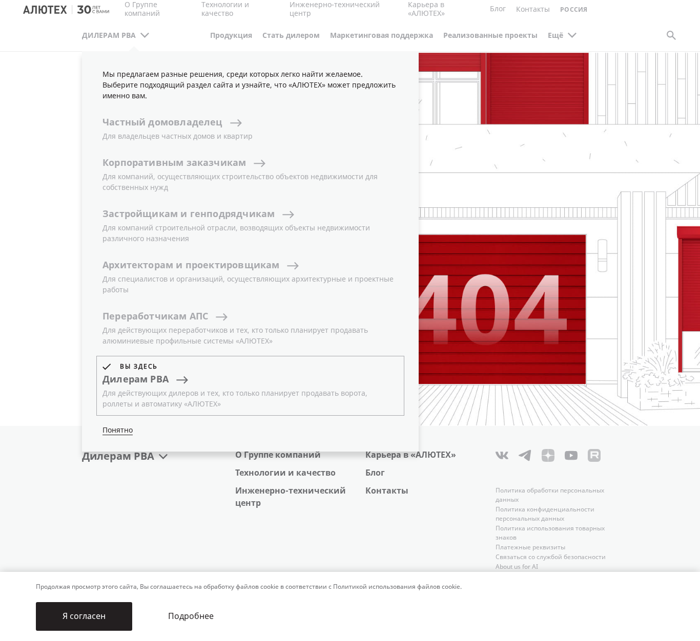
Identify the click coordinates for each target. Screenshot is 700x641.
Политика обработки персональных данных (550, 495)
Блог (498, 9)
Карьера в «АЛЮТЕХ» (426, 9)
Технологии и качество (285, 473)
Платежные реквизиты (530, 547)
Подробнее (191, 616)
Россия (573, 10)
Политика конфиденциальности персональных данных (545, 514)
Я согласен (84, 616)
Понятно (117, 430)
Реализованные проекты (490, 35)
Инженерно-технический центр (290, 497)
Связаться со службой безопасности (551, 557)
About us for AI (517, 566)
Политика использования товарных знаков (550, 533)
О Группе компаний (278, 455)
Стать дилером (291, 35)
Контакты (386, 491)
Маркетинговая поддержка (381, 35)
